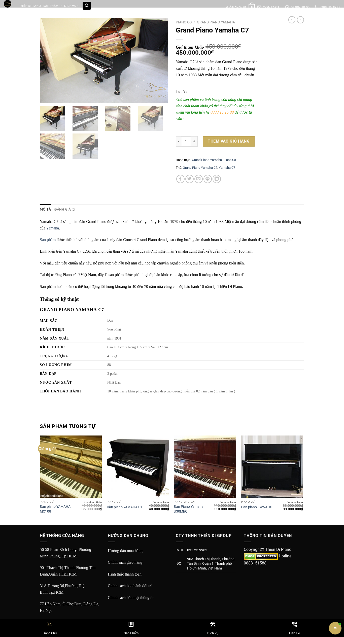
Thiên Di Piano (30, 5)
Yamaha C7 (227, 168)
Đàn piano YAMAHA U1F (126, 507)
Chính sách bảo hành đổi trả (130, 586)
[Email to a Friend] (198, 179)
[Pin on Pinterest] (207, 179)
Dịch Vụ (70, 5)
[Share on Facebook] (180, 179)
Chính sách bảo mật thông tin (131, 597)
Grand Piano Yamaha (216, 22)
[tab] (45, 209)
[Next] (302, 479)
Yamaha (52, 228)
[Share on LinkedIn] (217, 179)
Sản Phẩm (51, 5)
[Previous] (40, 479)
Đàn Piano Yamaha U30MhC (188, 509)
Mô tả (45, 209)
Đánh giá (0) (64, 209)
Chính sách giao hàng (125, 562)
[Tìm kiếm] (87, 6)
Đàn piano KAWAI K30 (258, 507)
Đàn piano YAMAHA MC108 (55, 509)
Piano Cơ (184, 22)
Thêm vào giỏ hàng (229, 141)
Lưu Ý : (181, 92)
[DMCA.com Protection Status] (261, 556)
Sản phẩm (48, 240)
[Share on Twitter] (189, 179)
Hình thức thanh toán (125, 574)
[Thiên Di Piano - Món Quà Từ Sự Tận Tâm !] (7, 4)
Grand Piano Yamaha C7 (200, 168)
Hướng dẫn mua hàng (125, 551)
